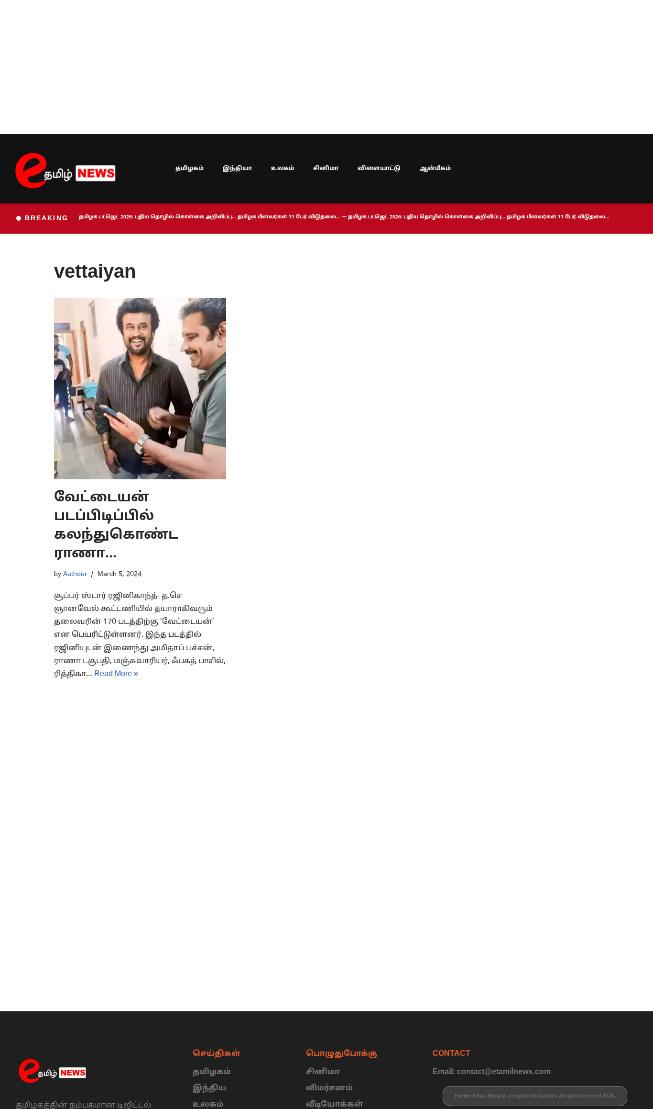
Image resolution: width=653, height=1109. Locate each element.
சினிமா (325, 168)
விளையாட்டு (379, 168)
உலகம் (282, 168)
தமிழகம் (189, 168)
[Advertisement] (287, 67)
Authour (75, 574)
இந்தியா (237, 168)
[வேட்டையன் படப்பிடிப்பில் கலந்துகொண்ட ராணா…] (140, 388)
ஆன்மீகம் (435, 168)
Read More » (116, 674)
